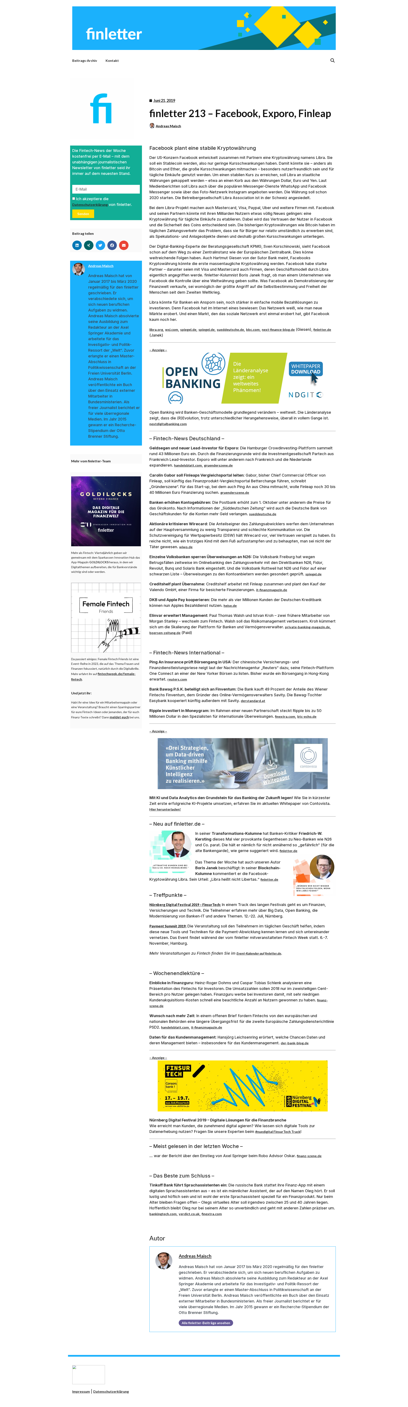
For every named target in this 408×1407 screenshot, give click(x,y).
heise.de (230, 605)
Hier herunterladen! (165, 809)
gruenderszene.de (218, 465)
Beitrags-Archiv (84, 60)
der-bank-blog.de (295, 1043)
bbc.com (253, 329)
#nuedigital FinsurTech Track (277, 1132)
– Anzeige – (158, 350)
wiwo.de (186, 547)
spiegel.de (188, 329)
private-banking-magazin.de (307, 627)
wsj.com (171, 329)
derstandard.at (253, 701)
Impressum (81, 1391)
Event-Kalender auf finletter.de (259, 953)
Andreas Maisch (168, 126)
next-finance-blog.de (278, 329)
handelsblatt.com (188, 465)
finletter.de (322, 329)
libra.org (156, 329)
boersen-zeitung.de (164, 633)
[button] (77, 245)
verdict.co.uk (189, 1214)
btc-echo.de (306, 716)
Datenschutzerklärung (90, 204)
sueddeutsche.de (230, 329)
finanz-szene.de (309, 1156)
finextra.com (285, 716)
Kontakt (112, 60)
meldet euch (119, 717)
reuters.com (177, 679)
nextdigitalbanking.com (168, 424)
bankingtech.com (163, 1214)
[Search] (332, 60)
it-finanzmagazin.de (271, 590)
